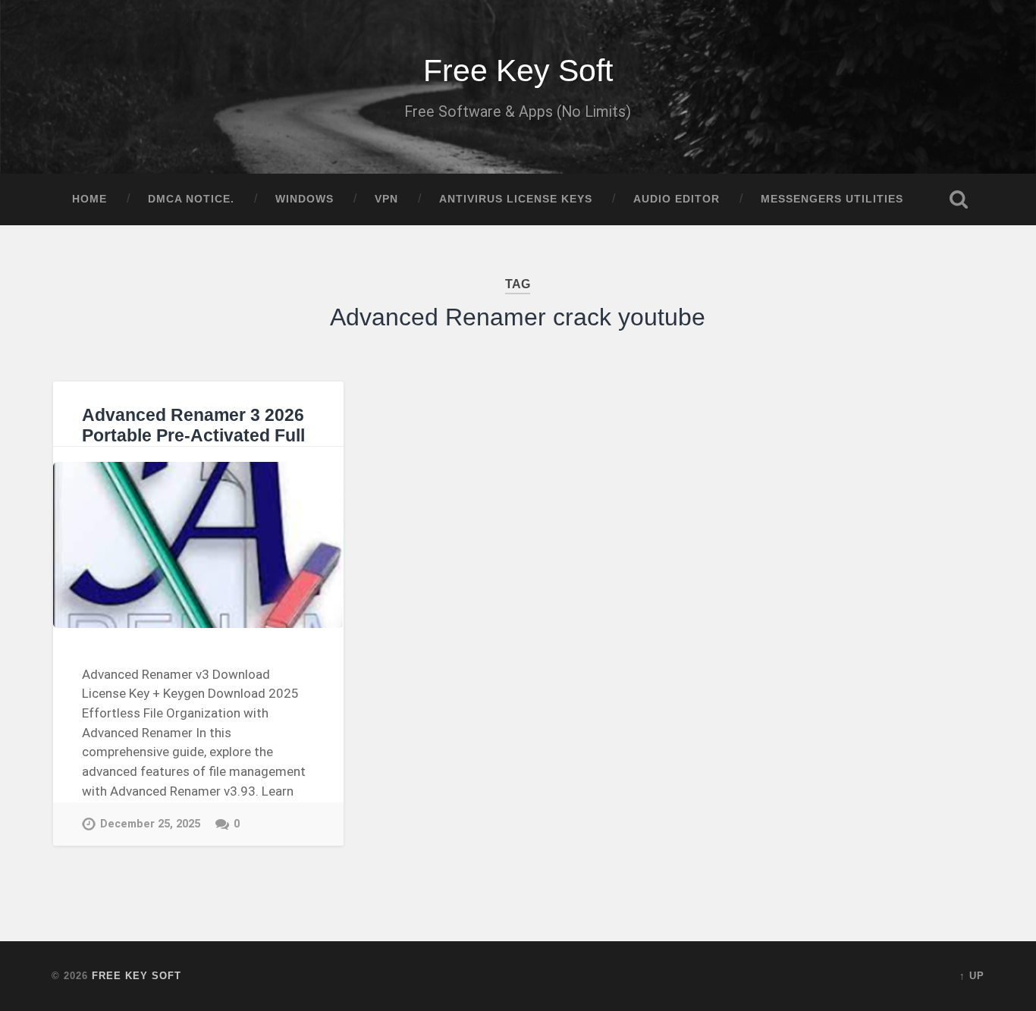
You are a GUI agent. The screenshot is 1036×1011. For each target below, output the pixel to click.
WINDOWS (304, 199)
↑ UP (971, 975)
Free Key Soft (518, 70)
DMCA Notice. (191, 199)
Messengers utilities (832, 199)
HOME (89, 199)
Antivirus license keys (515, 199)
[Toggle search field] (958, 199)
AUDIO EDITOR (676, 199)
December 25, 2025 (150, 824)
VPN (386, 199)
